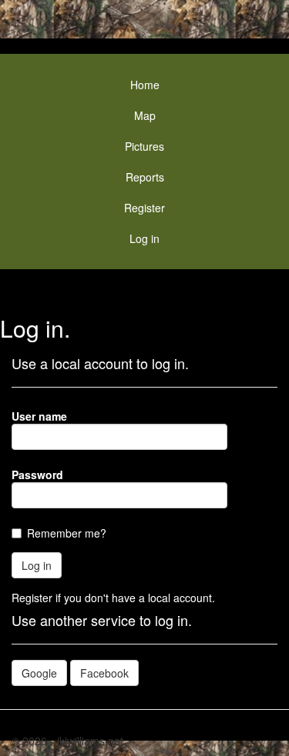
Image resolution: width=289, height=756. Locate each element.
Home (145, 84)
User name (39, 416)
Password (37, 474)
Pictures (144, 146)
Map (145, 115)
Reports (145, 177)
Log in (144, 238)
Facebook (104, 673)
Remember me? (66, 533)
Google (39, 673)
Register (144, 207)
